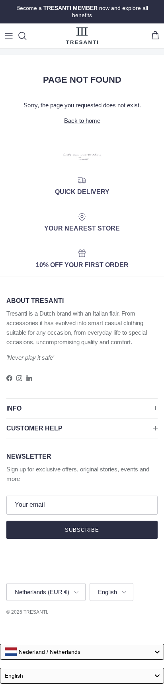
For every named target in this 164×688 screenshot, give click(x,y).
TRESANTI (35, 612)
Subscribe (82, 530)
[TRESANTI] (82, 35)
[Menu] (9, 36)
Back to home (82, 120)
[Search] (26, 36)
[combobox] (82, 652)
